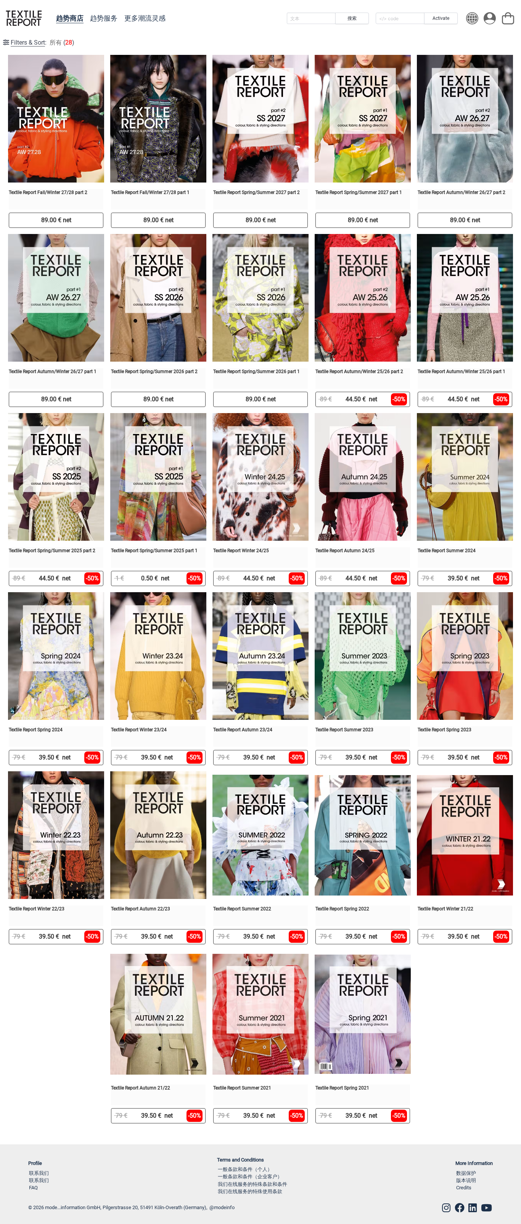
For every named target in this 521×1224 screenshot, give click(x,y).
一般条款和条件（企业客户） (250, 1176)
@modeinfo (222, 1207)
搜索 (352, 18)
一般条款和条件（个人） (245, 1169)
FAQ (33, 1187)
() (42, 42)
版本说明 (466, 1180)
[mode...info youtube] (486, 1208)
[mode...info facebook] (459, 1208)
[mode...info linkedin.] (473, 1208)
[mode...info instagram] (446, 1208)
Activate (441, 18)
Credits (463, 1187)
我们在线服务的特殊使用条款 (250, 1191)
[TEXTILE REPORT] (23, 18)
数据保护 (466, 1173)
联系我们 (39, 1173)
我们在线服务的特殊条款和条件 (252, 1184)
